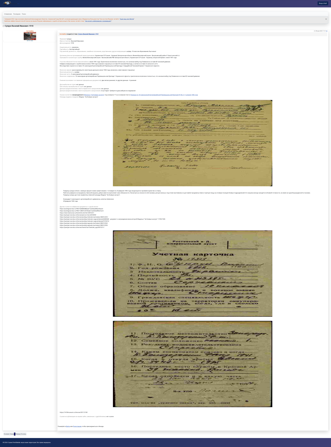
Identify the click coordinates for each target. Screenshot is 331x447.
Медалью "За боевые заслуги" (94, 95)
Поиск (24, 14)
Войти (68, 426)
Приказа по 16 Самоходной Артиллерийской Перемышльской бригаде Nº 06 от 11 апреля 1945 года (164, 95)
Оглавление (8, 14)
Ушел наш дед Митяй (127, 19)
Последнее (16, 14)
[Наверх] (328, 444)
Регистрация (77, 426)
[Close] (326, 19)
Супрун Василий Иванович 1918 (88, 34)
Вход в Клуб (323, 3)
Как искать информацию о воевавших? (98, 21)
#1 (327, 31)
